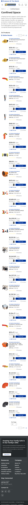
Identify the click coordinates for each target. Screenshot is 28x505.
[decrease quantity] (14, 52)
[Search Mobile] (19, 5)
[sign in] (21, 5)
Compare (24, 54)
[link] (16, 35)
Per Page (13, 422)
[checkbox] (21, 54)
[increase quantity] (14, 51)
